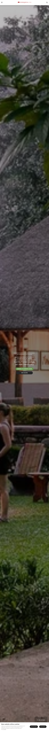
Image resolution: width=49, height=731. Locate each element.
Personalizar (43, 726)
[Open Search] (46, 2)
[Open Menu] (1, 2)
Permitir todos (34, 726)
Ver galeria (24, 372)
